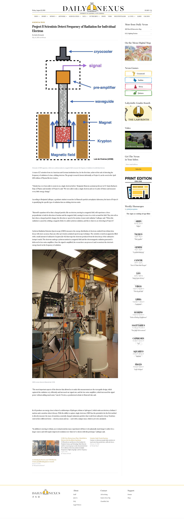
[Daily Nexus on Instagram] (39, 497)
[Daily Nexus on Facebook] (33, 497)
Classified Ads (105, 501)
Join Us (75, 498)
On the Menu (93, 16)
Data (84, 16)
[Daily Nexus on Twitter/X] (36, 497)
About (75, 490)
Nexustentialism (120, 16)
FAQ (74, 501)
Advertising (104, 494)
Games (139, 16)
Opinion (52, 16)
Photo (104, 16)
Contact (104, 490)
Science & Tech (74, 16)
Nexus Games (131, 67)
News (36, 16)
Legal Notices (77, 505)
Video (110, 16)
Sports (44, 16)
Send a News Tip (105, 498)
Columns (147, 16)
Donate (130, 494)
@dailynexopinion (132, 209)
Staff (74, 494)
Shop (129, 498)
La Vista (131, 16)
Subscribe (138, 169)
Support (131, 490)
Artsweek (61, 16)
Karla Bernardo (39, 35)
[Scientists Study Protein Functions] (104, 442)
